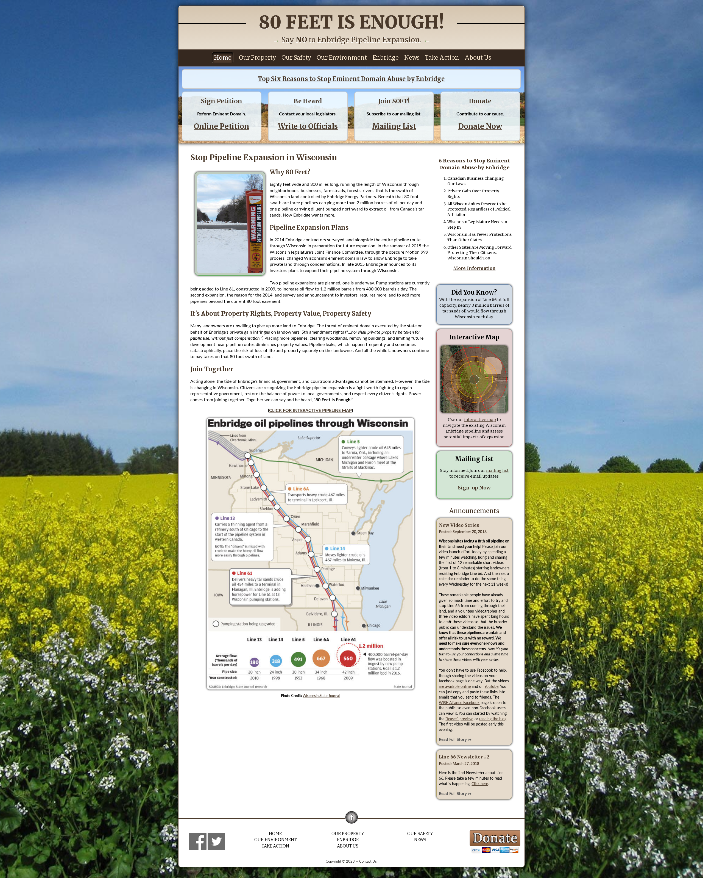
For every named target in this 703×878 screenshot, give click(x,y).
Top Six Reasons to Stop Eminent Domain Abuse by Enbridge (351, 79)
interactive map (480, 419)
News (412, 57)
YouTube (491, 687)
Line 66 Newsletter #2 (464, 757)
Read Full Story (453, 740)
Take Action (442, 57)
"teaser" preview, (459, 719)
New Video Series (459, 525)
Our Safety (296, 57)
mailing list (497, 470)
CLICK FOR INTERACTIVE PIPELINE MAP (310, 410)
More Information (474, 268)
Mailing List (394, 126)
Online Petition (221, 126)
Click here (480, 784)
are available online (455, 687)
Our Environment (342, 57)
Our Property (257, 57)
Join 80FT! (394, 101)
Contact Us (368, 861)
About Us (478, 57)
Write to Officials (308, 126)
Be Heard (308, 101)
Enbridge (385, 57)
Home (222, 57)
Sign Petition (221, 101)
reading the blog (492, 719)
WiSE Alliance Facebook (459, 703)
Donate (480, 101)
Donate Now (480, 126)
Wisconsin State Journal (321, 696)
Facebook (198, 841)
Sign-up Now (474, 487)
